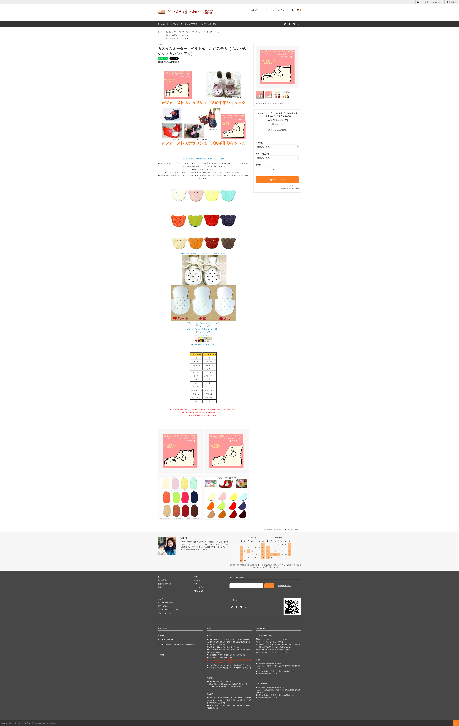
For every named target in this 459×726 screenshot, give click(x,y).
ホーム (160, 32)
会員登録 (451, 2)
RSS (159, 606)
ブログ (160, 599)
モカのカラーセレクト (214, 32)
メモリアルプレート (203, 335)
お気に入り (278, 124)
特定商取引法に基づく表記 (290, 188)
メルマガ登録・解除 (208, 24)
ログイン (437, 2)
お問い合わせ (176, 24)
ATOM (165, 606)
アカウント (423, 2)
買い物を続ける (293, 530)
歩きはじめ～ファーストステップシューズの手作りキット (184, 32)
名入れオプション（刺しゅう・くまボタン (203, 329)
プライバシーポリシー (166, 613)
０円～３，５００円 (182, 38)
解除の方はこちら (284, 586)
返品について (294, 185)
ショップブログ (191, 24)
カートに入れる (278, 180)
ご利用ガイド (163, 24)
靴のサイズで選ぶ (171, 35)
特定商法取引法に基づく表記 (169, 610)
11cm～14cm (185, 35)
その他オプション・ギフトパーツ (203, 344)
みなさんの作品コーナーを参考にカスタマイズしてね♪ (203, 159)
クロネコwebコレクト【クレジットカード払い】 (271, 652)
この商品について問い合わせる (274, 530)
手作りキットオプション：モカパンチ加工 (203, 323)
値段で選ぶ (169, 38)
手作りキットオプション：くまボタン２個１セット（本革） (203, 253)
